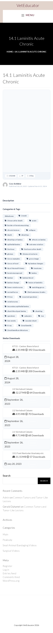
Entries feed (9, 573)
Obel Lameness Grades (35, 292)
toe (42, 316)
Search (7, 475)
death (9, 235)
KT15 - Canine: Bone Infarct (25, 346)
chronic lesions (12, 230)
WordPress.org (11, 580)
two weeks (11, 321)
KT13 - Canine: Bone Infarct (25, 367)
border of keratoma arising (17, 225)
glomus (9, 254)
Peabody (7, 539)
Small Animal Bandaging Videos (20, 545)
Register (7, 565)
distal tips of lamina (14, 240)
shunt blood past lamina (16, 311)
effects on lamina (38, 240)
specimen (10, 316)
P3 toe (9, 297)
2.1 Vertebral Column (22, 432)
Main (5, 534)
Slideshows (9, 216)
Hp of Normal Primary (15, 268)
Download (26, 192)
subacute (27, 316)
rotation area (12, 302)
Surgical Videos (11, 550)
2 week (23, 216)
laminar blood (27, 278)
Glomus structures (29, 254)
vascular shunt (30, 321)
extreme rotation (35, 244)
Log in (6, 569)
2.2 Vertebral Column (22, 410)
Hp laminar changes (35, 263)
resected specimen (29, 297)
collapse (31, 230)
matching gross (37, 287)
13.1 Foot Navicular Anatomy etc (28, 453)
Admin (6, 497)
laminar (9, 278)
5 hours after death (14, 221)
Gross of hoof (12, 263)
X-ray (9, 325)
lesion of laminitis (35, 283)
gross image (33, 259)
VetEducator (28, 5)
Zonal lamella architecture (17, 330)
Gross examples (13, 259)
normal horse (12, 292)
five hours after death (32, 249)
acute (33, 221)
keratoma (37, 268)
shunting (38, 311)
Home (10, 51)
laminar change (12, 283)
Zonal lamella (25, 325)
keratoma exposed (14, 273)
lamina (34, 273)
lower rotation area (14, 287)
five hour (10, 249)
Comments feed (11, 577)
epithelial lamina (13, 244)
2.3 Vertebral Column (22, 389)
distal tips (24, 235)
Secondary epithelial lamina (17, 306)
